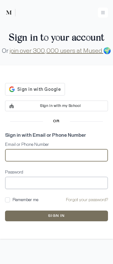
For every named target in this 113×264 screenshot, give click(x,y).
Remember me (25, 200)
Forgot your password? (87, 200)
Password (14, 172)
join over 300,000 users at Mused (56, 51)
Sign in (56, 216)
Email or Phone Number (27, 144)
